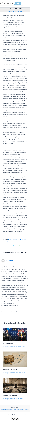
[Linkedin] (16, 245)
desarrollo (13, 242)
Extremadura (6, 242)
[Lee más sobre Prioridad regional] (15, 359)
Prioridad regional (10, 369)
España (10, 239)
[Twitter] (13, 245)
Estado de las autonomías (19, 239)
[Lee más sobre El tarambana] (15, 334)
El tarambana (8, 343)
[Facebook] (10, 245)
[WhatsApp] (19, 245)
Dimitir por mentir (10, 395)
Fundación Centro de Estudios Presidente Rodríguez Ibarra (12, 409)
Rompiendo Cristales (7, 346)
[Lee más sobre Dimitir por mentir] (15, 385)
